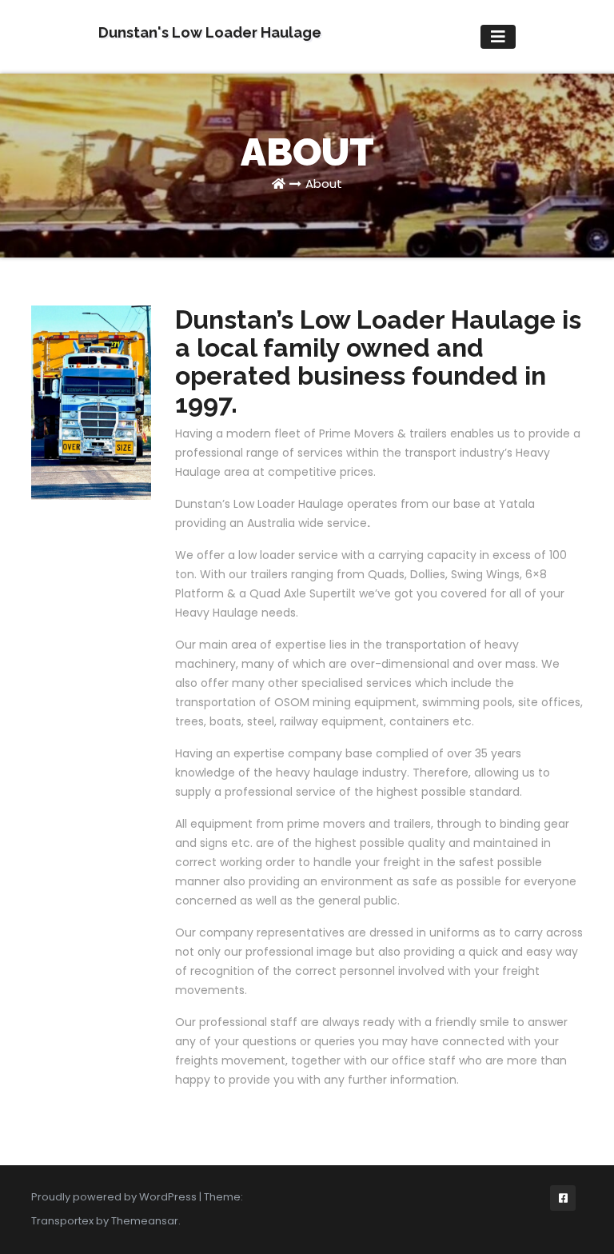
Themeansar (144, 1220)
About (323, 183)
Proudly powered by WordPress (115, 1196)
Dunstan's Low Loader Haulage (209, 32)
